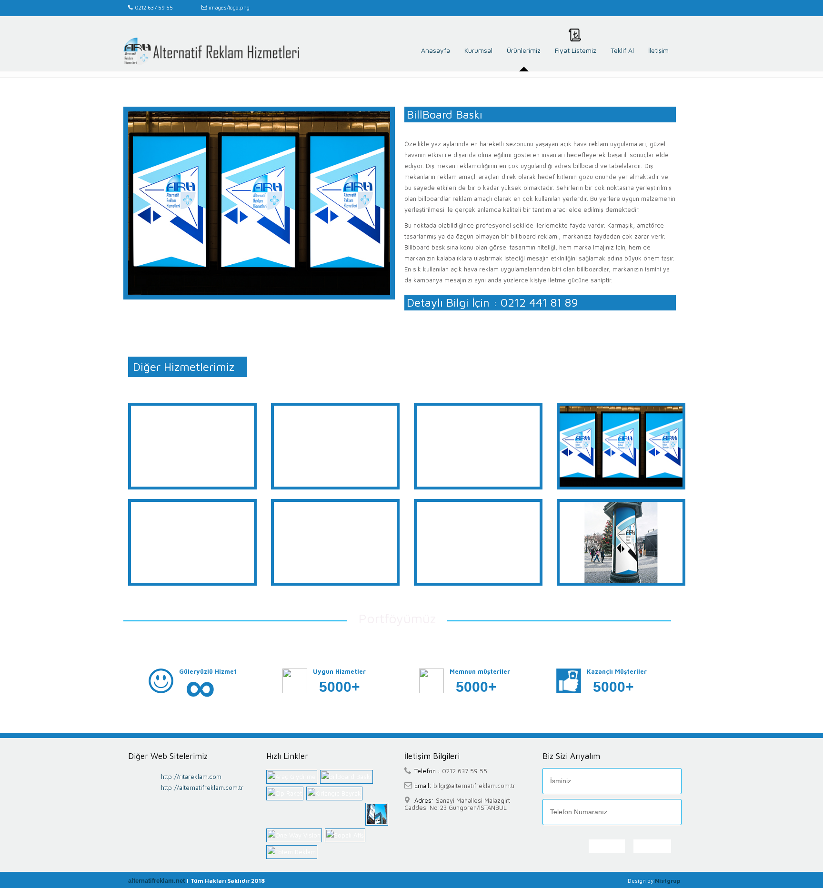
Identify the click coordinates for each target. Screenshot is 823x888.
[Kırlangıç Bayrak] (335, 793)
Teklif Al (622, 50)
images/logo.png (228, 7)
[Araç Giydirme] (293, 776)
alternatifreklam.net (156, 880)
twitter (670, 8)
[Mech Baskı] (378, 814)
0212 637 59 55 (154, 7)
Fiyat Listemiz (575, 50)
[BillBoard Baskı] (348, 776)
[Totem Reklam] (293, 852)
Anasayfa (435, 50)
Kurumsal (478, 50)
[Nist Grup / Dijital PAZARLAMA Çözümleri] (211, 51)
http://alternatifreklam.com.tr (202, 787)
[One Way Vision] (295, 835)
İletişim (658, 50)
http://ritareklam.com (191, 776)
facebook (658, 8)
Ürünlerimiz (524, 50)
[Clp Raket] (286, 793)
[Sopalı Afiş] (346, 835)
